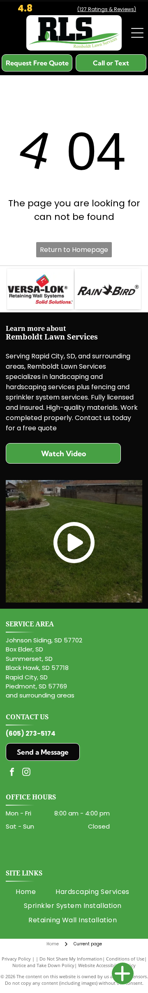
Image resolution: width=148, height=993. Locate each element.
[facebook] (12, 773)
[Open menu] (137, 33)
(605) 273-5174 (31, 733)
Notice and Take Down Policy (43, 965)
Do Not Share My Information (70, 959)
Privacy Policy (16, 959)
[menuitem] (25, 892)
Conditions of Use (125, 959)
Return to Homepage (74, 249)
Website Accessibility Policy (107, 965)
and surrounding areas (40, 695)
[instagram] (26, 773)
